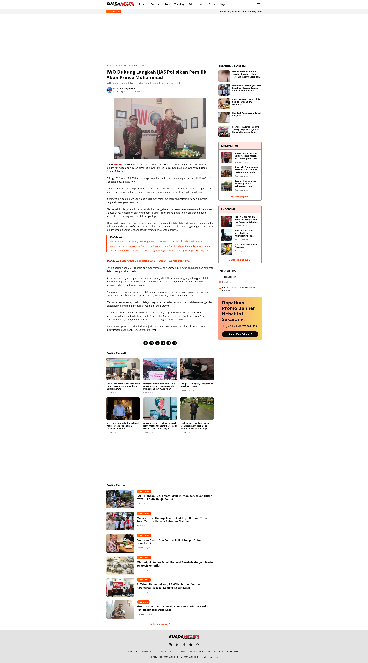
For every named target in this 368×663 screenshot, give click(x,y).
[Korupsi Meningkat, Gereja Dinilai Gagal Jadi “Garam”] (197, 369)
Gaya (222, 4)
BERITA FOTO (143, 602)
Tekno (192, 4)
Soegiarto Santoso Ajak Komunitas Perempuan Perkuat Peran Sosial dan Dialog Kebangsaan (246, 170)
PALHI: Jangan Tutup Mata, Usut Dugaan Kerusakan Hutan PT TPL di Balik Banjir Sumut (250, 11)
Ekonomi (155, 4)
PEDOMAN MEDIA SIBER (161, 651)
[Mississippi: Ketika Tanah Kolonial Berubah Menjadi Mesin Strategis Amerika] (120, 565)
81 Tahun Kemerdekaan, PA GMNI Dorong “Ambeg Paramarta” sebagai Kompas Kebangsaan (159, 250)
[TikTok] (184, 645)
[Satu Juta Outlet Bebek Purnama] (226, 249)
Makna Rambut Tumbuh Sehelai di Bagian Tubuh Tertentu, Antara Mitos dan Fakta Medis (245, 74)
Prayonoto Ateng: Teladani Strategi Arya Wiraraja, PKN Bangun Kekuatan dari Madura (245, 129)
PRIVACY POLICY (197, 651)
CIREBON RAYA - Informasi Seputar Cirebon (239, 289)
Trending (179, 4)
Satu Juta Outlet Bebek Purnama (246, 245)
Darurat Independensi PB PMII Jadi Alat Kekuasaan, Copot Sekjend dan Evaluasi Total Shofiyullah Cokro (246, 184)
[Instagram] (170, 645)
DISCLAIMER (181, 651)
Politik (142, 4)
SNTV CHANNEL (233, 651)
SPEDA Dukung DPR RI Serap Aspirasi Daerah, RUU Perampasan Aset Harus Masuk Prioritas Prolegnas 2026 (246, 156)
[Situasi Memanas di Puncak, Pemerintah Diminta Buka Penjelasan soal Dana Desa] (120, 609)
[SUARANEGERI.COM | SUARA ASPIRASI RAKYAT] (120, 4)
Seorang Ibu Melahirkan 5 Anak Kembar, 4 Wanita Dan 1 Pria (155, 261)
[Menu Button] (259, 4)
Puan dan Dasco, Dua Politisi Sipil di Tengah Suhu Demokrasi (169, 541)
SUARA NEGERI (171, 657)
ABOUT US (132, 651)
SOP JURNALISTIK (215, 651)
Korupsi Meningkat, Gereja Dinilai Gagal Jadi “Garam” (196, 385)
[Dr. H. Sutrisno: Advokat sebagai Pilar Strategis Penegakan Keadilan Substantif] (123, 408)
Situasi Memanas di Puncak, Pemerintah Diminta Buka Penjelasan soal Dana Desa (172, 608)
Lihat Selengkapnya (158, 624)
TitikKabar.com (229, 276)
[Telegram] (163, 343)
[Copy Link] (145, 343)
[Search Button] (252, 4)
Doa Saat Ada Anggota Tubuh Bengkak (246, 114)
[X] (157, 343)
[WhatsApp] (174, 343)
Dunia (212, 4)
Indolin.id (226, 282)
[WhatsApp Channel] (198, 645)
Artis (167, 4)
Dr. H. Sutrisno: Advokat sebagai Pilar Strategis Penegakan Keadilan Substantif (122, 426)
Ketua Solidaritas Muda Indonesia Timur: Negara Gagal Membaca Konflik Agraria (123, 386)
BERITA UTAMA (143, 491)
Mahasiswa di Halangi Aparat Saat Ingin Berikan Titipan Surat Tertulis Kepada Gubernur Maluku (160, 246)
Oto (202, 4)
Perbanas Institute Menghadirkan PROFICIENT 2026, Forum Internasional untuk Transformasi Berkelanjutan (245, 233)
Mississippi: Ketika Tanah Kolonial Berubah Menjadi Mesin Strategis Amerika (175, 564)
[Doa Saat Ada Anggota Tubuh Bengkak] (224, 117)
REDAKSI (144, 651)
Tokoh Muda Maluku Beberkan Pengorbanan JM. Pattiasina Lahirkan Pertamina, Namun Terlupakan (246, 219)
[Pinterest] (168, 343)
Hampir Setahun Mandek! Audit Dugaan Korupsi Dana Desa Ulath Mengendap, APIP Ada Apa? (159, 386)
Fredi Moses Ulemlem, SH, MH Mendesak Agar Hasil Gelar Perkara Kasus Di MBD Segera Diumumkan (195, 426)
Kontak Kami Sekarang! (240, 334)
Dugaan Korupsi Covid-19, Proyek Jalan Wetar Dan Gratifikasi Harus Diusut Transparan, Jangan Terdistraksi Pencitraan (160, 426)
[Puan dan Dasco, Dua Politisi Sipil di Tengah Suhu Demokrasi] (120, 543)
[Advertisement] (184, 39)
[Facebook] (151, 343)
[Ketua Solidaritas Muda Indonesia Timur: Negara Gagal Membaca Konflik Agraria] (123, 369)
